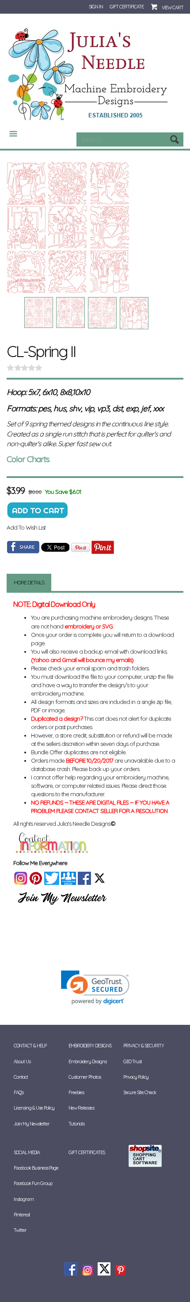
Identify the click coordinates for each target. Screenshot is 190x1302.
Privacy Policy (135, 1077)
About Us (22, 1061)
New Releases (81, 1108)
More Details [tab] (29, 582)
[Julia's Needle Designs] (89, 74)
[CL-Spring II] (95, 228)
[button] (95, 987)
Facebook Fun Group (33, 1183)
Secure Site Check (139, 1092)
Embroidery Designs (87, 1061)
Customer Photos (84, 1077)
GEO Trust (132, 1061)
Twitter (20, 1230)
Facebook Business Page (36, 1168)
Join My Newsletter (31, 1124)
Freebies (76, 1092)
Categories (9, 133)
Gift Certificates (86, 1152)
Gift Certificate (127, 7)
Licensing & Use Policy (34, 1108)
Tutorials (76, 1124)
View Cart (172, 7)
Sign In (96, 7)
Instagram (24, 1199)
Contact (21, 1077)
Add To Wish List (26, 527)
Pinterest (22, 1215)
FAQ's (18, 1092)
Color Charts (28, 459)
